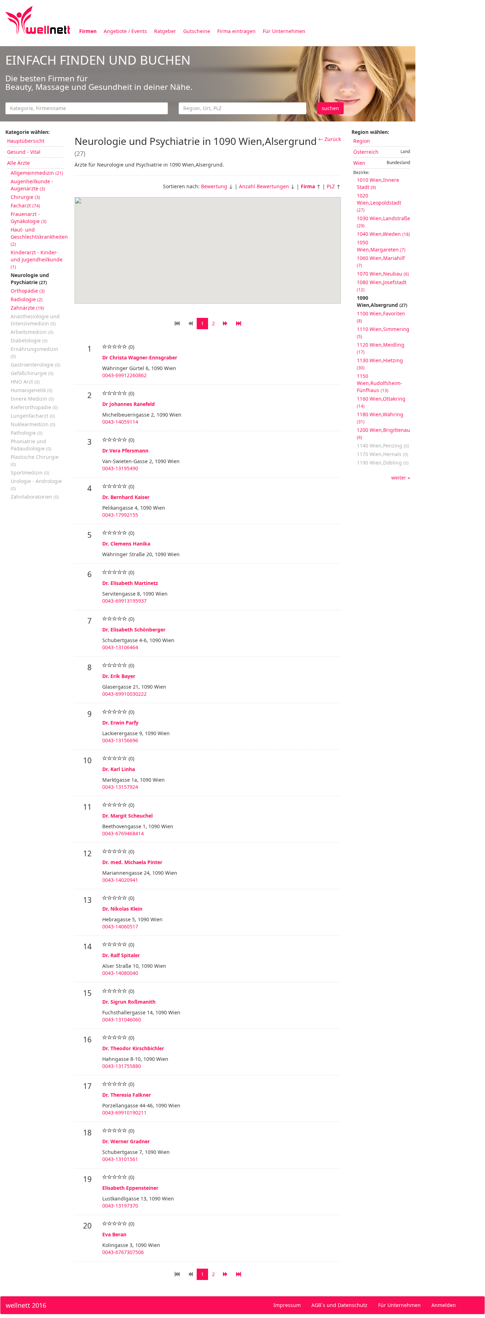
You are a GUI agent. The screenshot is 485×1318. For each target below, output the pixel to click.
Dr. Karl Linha (118, 769)
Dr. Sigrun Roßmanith (129, 1001)
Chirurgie (25, 197)
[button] (227, 268)
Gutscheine (196, 31)
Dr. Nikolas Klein (122, 908)
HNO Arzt (25, 381)
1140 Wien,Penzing (383, 445)
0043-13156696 (120, 740)
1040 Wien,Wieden (383, 233)
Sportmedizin (30, 472)
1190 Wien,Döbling (383, 462)
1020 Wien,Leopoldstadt (379, 202)
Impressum (287, 1305)
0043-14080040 (120, 973)
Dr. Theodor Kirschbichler (133, 1048)
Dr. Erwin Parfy (120, 722)
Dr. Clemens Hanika (126, 543)
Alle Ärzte (18, 162)
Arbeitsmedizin (32, 332)
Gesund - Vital (23, 151)
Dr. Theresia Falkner (126, 1094)
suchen (330, 108)
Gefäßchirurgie (32, 373)
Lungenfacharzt (33, 415)
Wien (359, 162)
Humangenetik (32, 390)
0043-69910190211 (124, 1112)
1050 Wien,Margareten (381, 246)
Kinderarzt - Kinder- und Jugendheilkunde (36, 259)
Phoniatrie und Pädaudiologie (31, 445)
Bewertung (214, 186)
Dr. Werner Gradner (126, 1141)
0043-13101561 (120, 1159)
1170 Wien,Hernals (382, 454)
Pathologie (27, 432)
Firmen (88, 31)
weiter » (400, 477)
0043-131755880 (121, 1066)
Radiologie (27, 299)
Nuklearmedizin (33, 424)
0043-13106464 (120, 647)
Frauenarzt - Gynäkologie (29, 217)
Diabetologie (29, 340)
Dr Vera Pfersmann (125, 450)
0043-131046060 (121, 1019)
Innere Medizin (32, 398)
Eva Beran (114, 1234)
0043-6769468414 (123, 833)
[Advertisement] (450, 152)
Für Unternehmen (284, 31)
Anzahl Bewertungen (264, 186)
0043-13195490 (120, 468)
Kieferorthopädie (34, 407)
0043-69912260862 (124, 375)
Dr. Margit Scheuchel (127, 815)
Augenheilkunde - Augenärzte (32, 185)
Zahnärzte (27, 307)
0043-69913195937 (124, 600)
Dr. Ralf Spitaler (121, 955)
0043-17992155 (120, 514)
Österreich (365, 151)
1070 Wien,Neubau (383, 273)
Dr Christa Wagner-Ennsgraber (139, 357)
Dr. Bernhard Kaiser (125, 497)
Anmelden (443, 1305)
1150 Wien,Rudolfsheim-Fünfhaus (379, 383)
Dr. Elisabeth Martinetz (130, 583)
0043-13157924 (120, 786)
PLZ (331, 186)
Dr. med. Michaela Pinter (132, 862)
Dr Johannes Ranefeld (128, 404)
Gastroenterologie (35, 364)
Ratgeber (165, 31)
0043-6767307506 (123, 1252)
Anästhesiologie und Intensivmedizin (35, 320)
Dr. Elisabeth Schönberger (133, 629)
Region (361, 140)
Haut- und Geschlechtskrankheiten (39, 236)
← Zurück (329, 139)
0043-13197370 (120, 1205)
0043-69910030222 (124, 693)
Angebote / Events (125, 31)
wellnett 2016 (26, 1305)
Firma (308, 186)
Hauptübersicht (25, 140)
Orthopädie (28, 290)
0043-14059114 (120, 421)
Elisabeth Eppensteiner (130, 1187)
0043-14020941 (120, 880)
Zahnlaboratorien (35, 496)
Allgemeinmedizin (37, 172)
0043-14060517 (120, 926)
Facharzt (25, 205)
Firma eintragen (236, 31)
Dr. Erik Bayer (118, 676)
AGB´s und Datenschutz (339, 1305)
